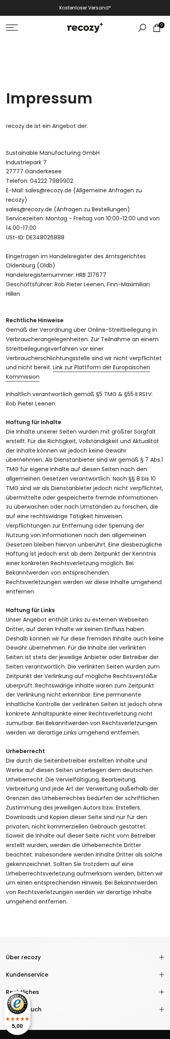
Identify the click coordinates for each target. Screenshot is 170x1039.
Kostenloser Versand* (85, 7)
